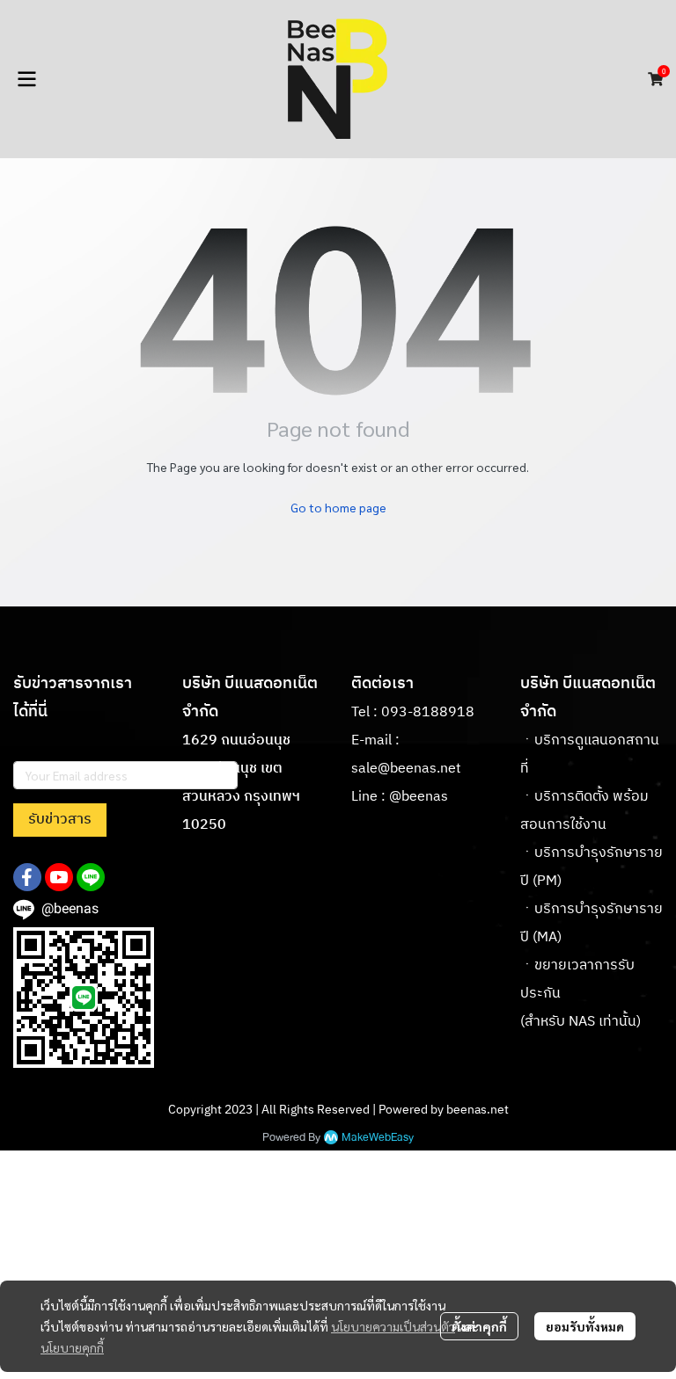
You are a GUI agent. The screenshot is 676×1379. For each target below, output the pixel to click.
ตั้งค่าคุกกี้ (479, 1326)
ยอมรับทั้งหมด (585, 1326)
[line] (91, 877)
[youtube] (59, 877)
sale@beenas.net (406, 768)
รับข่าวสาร (60, 819)
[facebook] (27, 877)
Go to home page (338, 507)
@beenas (418, 797)
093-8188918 (427, 712)
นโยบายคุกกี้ (72, 1347)
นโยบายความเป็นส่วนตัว (393, 1326)
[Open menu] (26, 79)
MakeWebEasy (378, 1138)
